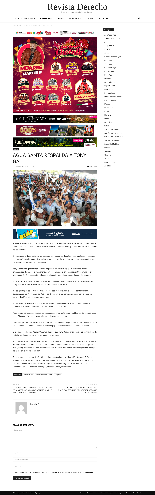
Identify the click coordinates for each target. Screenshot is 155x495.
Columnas (108, 60)
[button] (139, 19)
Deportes (108, 75)
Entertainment (110, 82)
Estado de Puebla (41, 374)
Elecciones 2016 (28, 374)
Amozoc (107, 42)
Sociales (107, 147)
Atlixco (107, 49)
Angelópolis (109, 46)
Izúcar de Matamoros (113, 97)
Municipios (74, 18)
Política (21, 25)
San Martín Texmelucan (114, 137)
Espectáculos (103, 18)
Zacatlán (107, 166)
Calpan (107, 53)
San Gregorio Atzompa (113, 133)
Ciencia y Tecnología (112, 57)
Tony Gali (58, 374)
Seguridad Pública (111, 144)
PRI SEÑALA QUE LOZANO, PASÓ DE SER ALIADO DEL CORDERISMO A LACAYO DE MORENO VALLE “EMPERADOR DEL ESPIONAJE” (32, 390)
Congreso (60, 18)
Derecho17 (19, 166)
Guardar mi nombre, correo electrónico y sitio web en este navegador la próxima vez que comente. (54, 472)
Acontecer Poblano (24, 18)
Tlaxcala (89, 18)
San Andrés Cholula (112, 129)
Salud (106, 126)
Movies (107, 104)
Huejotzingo (109, 89)
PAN (50, 374)
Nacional (108, 115)
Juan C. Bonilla (110, 100)
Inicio (14, 25)
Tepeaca (107, 151)
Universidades (45, 18)
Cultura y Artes (110, 71)
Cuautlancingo (110, 67)
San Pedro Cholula (111, 140)
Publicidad (108, 122)
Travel (106, 158)
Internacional (109, 93)
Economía (108, 78)
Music (106, 111)
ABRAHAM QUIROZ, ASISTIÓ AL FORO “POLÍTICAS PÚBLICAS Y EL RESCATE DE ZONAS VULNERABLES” (77, 390)
